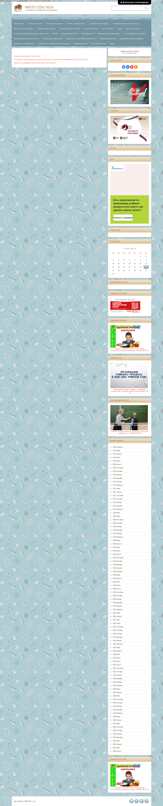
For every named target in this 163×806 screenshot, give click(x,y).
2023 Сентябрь (118, 699)
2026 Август (117, 751)
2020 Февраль (118, 571)
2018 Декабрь (118, 530)
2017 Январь (117, 482)
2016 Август (117, 464)
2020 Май (116, 582)
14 (135, 263)
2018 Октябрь (118, 523)
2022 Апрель (117, 651)
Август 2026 (129, 248)
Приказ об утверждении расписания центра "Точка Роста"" (35, 63)
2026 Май (116, 748)
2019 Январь (117, 533)
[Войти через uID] (123, 67)
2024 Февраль (118, 713)
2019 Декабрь (118, 564)
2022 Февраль (118, 644)
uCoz (34, 801)
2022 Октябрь (118, 672)
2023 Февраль (118, 685)
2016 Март (116, 450)
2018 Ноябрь (117, 526)
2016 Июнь (117, 461)
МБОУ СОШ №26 (39, 7)
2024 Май (116, 723)
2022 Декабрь (118, 678)
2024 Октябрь (118, 730)
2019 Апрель (117, 544)
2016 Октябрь (118, 471)
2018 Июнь (117, 516)
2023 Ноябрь (117, 706)
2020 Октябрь (118, 596)
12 (124, 263)
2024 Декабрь (118, 737)
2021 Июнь (117, 623)
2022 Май (116, 654)
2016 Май (116, 457)
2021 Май (116, 620)
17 (113, 267)
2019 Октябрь (118, 561)
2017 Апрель (117, 492)
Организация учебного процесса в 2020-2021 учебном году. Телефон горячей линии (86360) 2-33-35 (129, 391)
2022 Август (117, 665)
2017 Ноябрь (117, 502)
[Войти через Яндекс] (132, 67)
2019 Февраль (118, 537)
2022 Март (116, 647)
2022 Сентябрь (118, 668)
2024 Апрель (117, 720)
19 (124, 267)
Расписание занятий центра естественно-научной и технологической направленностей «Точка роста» (51, 59)
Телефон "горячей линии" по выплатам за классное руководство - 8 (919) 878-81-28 (129, 432)
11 (118, 263)
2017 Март (116, 488)
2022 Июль (117, 661)
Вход (135, 53)
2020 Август (117, 589)
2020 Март (116, 575)
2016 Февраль (118, 447)
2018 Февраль (118, 509)
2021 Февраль (118, 609)
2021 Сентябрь (118, 627)
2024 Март (116, 716)
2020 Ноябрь (117, 599)
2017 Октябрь (118, 499)
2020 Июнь (117, 585)
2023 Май (116, 696)
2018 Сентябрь (118, 520)
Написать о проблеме (123, 218)
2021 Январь (117, 606)
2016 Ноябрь (117, 475)
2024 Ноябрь (117, 734)
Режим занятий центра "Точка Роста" (27, 56)
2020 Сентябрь (118, 592)
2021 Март (116, 613)
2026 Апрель (117, 744)
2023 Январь (117, 682)
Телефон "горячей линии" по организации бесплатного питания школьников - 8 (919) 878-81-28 (130, 349)
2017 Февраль (118, 485)
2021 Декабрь (118, 637)
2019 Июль (117, 551)
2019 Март (116, 540)
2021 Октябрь (118, 630)
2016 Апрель (117, 454)
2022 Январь (117, 640)
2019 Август (117, 554)
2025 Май (116, 741)
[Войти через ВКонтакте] (127, 67)
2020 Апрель (117, 578)
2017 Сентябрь (118, 495)
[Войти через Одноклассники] (136, 67)
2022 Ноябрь (117, 675)
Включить (38, 1)
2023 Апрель (117, 692)
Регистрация (127, 53)
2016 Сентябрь (118, 468)
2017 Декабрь (118, 506)
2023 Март (116, 689)
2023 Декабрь (118, 710)
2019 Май (116, 547)
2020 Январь (117, 568)
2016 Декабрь (118, 478)
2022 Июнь (117, 658)
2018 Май (116, 513)
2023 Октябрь (118, 703)
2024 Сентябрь (118, 727)
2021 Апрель (117, 616)
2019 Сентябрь (118, 558)
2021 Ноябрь (117, 634)
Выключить (31, 1)
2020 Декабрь (118, 602)
